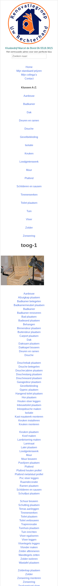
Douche (29, 128)
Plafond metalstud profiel (29, 474)
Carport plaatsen (29, 336)
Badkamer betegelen (29, 301)
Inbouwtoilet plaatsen (29, 405)
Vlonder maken (29, 547)
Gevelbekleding (29, 137)
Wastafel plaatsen (29, 562)
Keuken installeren (29, 420)
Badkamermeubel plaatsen (29, 305)
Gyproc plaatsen (29, 389)
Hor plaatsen (29, 397)
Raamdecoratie (29, 482)
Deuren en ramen (29, 120)
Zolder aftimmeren (29, 551)
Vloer (29, 219)
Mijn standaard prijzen (29, 71)
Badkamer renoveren (29, 312)
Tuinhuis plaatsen (29, 528)
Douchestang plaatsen (29, 374)
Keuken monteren (29, 424)
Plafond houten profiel (29, 470)
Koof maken (29, 435)
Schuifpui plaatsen (29, 493)
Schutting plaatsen (29, 505)
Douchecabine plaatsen (29, 370)
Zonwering (29, 235)
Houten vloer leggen (29, 401)
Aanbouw (29, 95)
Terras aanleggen (29, 509)
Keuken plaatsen (29, 432)
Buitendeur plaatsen (29, 332)
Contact (29, 78)
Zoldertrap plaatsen (29, 570)
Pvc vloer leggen (29, 478)
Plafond (29, 178)
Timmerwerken (29, 194)
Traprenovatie (29, 524)
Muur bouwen (29, 459)
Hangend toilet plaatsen (29, 393)
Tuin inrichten (29, 532)
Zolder (29, 227)
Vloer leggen (29, 539)
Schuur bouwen (29, 501)
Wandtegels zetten (29, 555)
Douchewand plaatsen (29, 378)
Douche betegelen (29, 366)
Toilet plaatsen (29, 202)
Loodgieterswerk (29, 161)
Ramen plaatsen (29, 485)
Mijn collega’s (29, 74)
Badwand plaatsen (29, 320)
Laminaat (29, 443)
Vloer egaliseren (29, 535)
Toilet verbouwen (29, 520)
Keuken (29, 153)
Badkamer (29, 104)
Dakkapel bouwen (29, 347)
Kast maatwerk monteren (29, 416)
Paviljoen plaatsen (29, 462)
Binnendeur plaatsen (29, 328)
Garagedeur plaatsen (29, 382)
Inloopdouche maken (29, 409)
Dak (29, 112)
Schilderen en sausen (29, 186)
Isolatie (29, 145)
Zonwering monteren (29, 578)
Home (29, 67)
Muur (29, 170)
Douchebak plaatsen (29, 362)
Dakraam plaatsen (29, 343)
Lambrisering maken (29, 439)
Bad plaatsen (29, 316)
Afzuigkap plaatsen (29, 297)
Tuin (29, 211)
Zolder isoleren (29, 558)
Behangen (29, 324)
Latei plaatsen (29, 447)
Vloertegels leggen (29, 543)
